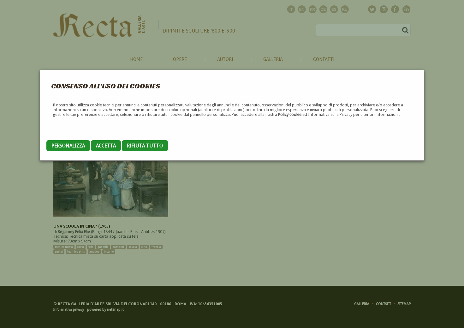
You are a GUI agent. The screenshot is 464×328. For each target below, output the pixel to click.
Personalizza (68, 146)
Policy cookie (289, 114)
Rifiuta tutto (145, 146)
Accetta (106, 146)
